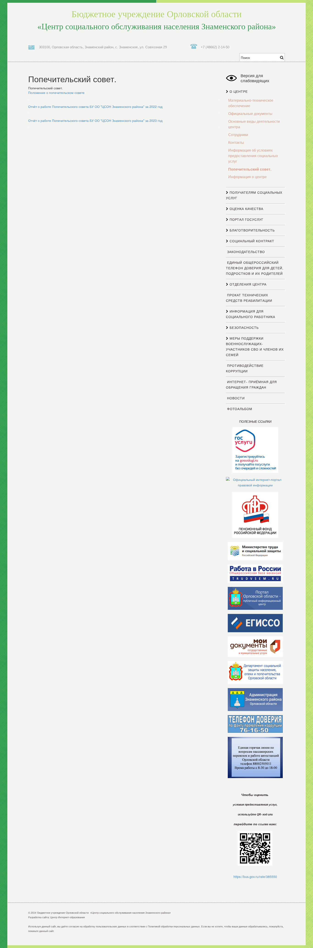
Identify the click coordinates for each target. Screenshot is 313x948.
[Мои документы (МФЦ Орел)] (255, 646)
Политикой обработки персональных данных (174, 926)
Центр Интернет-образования (67, 917)
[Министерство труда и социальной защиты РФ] (255, 551)
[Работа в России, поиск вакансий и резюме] (255, 573)
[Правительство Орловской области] (255, 598)
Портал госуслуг (246, 219)
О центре (238, 91)
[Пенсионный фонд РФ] (255, 515)
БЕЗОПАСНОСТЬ (243, 328)
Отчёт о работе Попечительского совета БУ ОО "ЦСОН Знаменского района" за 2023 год (95, 120)
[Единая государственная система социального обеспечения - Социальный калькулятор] (255, 623)
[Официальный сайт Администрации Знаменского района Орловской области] (255, 699)
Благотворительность (251, 230)
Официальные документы (250, 114)
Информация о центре (247, 177)
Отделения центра (247, 284)
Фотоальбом (239, 409)
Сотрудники (238, 135)
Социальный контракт (251, 241)
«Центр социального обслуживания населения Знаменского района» (156, 20)
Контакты (236, 142)
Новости (235, 398)
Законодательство (245, 252)
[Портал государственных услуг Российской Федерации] (255, 450)
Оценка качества (245, 209)
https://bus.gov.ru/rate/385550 (255, 876)
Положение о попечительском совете (56, 92)
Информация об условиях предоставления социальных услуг (253, 155)
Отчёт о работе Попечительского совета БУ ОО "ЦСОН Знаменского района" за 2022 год (95, 106)
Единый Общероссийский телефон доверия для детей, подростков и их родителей (254, 268)
